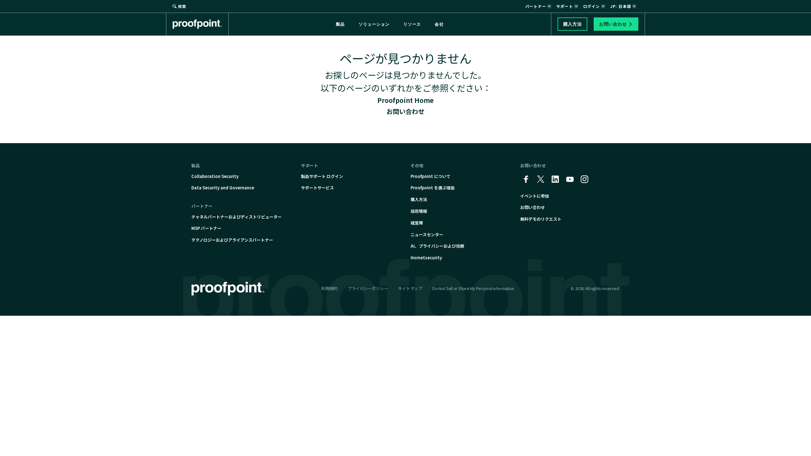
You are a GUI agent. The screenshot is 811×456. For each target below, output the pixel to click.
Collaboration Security (215, 176)
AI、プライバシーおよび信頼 (437, 246)
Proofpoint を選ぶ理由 (433, 188)
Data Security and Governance (222, 188)
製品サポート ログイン (322, 176)
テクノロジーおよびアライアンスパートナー (232, 240)
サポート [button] (564, 6)
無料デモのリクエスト (540, 219)
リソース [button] (412, 24)
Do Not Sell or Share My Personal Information (473, 288)
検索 (182, 6)
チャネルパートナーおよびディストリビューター (236, 217)
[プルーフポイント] (201, 24)
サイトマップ (410, 288)
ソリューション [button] (374, 24)
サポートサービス (317, 188)
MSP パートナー (206, 228)
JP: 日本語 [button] (620, 6)
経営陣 (417, 223)
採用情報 (419, 211)
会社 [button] (439, 24)
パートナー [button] (535, 6)
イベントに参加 (534, 196)
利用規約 (329, 288)
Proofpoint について (430, 176)
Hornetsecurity (426, 258)
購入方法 (419, 199)
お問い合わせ (405, 111)
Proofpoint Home (405, 100)
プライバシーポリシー (368, 288)
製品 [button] (340, 24)
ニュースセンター (427, 234)
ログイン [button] (591, 6)
